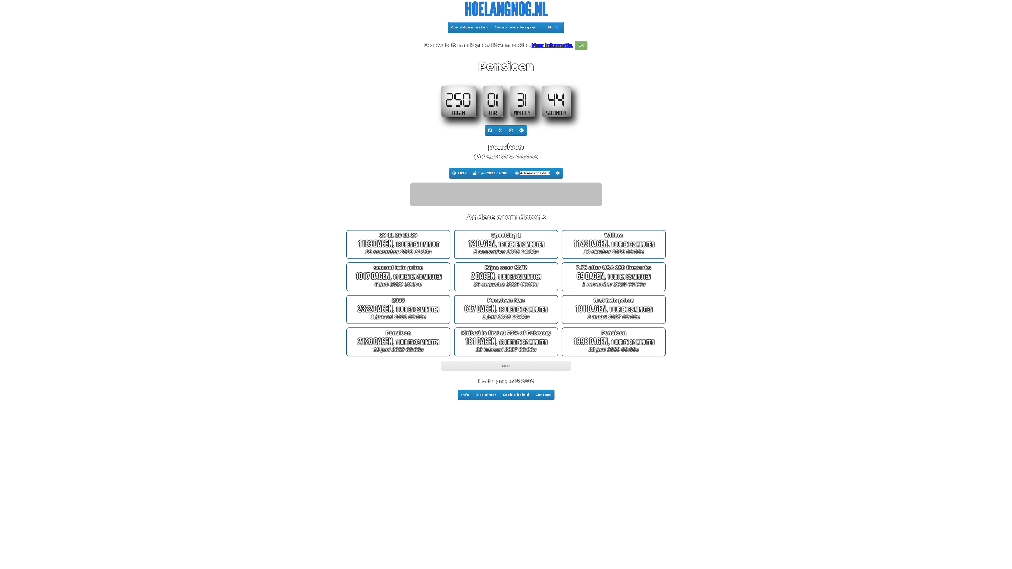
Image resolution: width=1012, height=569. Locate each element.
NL (550, 27)
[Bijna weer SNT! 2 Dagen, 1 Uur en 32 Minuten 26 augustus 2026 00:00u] (506, 291)
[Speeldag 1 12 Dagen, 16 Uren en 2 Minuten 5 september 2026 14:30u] (506, 258)
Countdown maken (469, 27)
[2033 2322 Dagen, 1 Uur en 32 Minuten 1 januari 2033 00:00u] (398, 324)
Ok (581, 45)
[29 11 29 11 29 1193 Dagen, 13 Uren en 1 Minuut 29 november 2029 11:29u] (398, 258)
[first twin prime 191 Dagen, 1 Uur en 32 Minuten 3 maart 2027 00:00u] (613, 324)
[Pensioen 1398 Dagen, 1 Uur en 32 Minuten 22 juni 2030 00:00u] (613, 356)
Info (465, 394)
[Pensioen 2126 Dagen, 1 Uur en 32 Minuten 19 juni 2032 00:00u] (398, 356)
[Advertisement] (506, 195)
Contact (543, 394)
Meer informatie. (552, 45)
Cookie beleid (516, 394)
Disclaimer (486, 394)
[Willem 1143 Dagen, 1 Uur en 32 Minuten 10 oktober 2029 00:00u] (613, 258)
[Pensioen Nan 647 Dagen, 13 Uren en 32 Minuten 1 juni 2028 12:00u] (506, 324)
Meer (506, 366)
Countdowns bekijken (515, 27)
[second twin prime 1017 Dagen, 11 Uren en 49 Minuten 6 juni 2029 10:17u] (398, 291)
